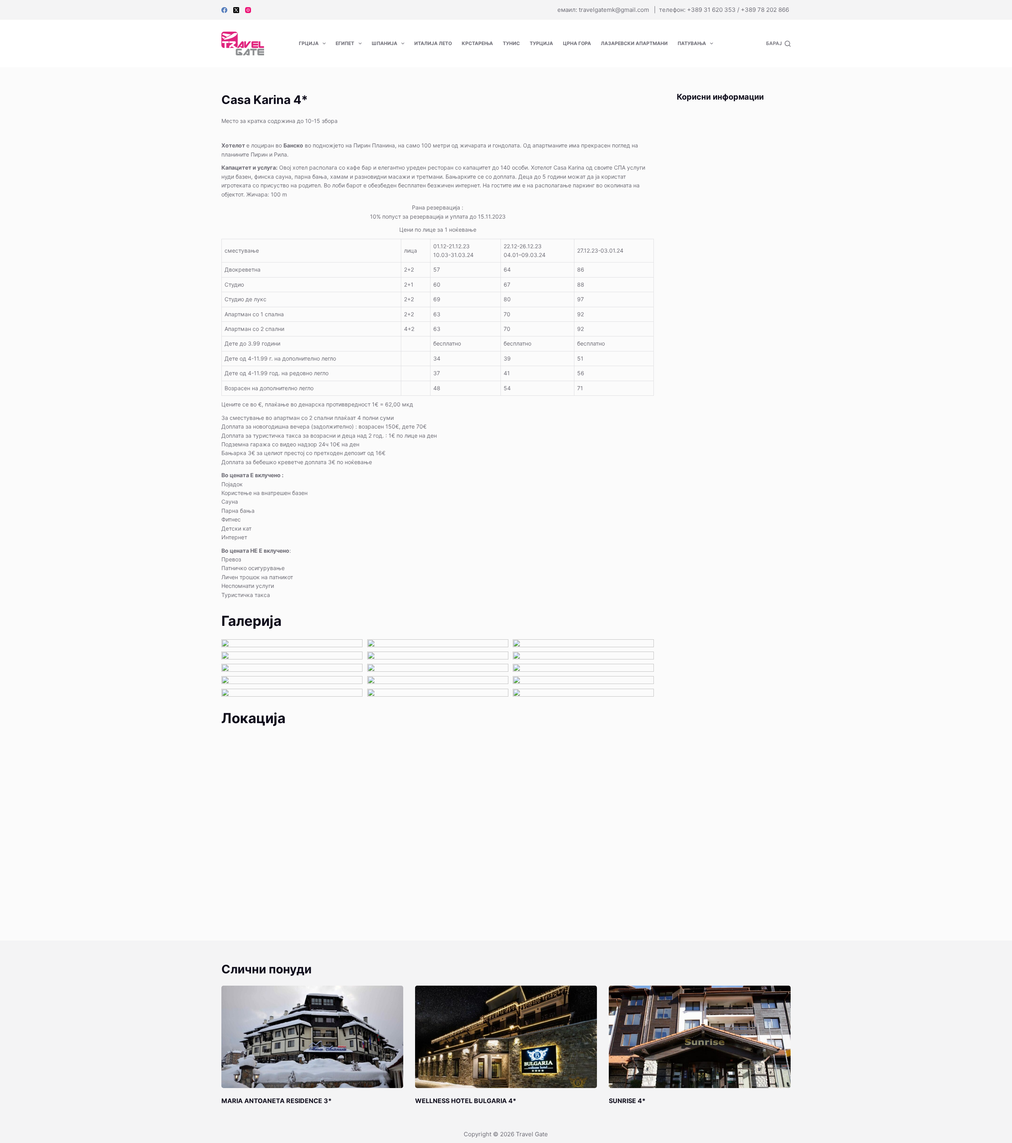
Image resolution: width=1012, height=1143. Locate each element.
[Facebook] (224, 10)
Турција (541, 43)
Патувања (692, 43)
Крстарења (477, 43)
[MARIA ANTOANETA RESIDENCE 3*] (312, 1037)
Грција (309, 43)
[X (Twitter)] (236, 10)
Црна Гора (577, 43)
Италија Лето (433, 43)
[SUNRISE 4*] (700, 1037)
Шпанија (384, 43)
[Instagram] (248, 10)
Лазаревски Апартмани (634, 43)
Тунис (511, 43)
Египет (345, 43)
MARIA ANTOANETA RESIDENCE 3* (276, 1101)
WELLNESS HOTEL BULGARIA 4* (465, 1101)
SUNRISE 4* (627, 1101)
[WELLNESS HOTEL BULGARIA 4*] (506, 1037)
